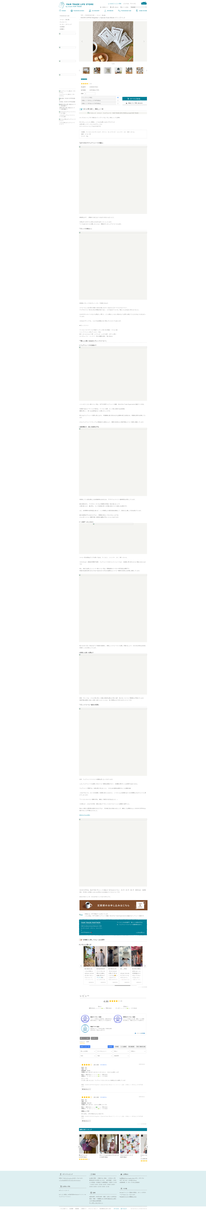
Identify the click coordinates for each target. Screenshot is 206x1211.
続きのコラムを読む (85, 815)
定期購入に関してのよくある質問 (93, 940)
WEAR (64, 10)
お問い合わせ (115, 7)
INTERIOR (110, 10)
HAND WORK (143, 10)
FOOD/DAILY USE (126, 10)
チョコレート (63, 22)
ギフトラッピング (68, 1178)
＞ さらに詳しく (140, 932)
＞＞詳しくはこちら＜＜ (96, 1203)
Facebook (117, 1208)
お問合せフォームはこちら (127, 1178)
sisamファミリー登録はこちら (128, 1196)
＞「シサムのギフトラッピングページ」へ (69, 1180)
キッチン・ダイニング (66, 24)
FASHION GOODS (79, 10)
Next (145, 41)
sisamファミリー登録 (115, 3)
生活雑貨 (62, 26)
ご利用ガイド (105, 7)
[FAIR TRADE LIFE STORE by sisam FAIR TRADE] (76, 5)
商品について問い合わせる (135, 103)
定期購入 (62, 29)
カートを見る (125, 7)
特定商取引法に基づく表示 (105, 1208)
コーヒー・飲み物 (101, 15)
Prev (81, 41)
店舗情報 (77, 1208)
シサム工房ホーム (64, 1208)
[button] (145, 966)
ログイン (144, 3)
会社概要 (71, 1208)
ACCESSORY (95, 10)
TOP (82, 15)
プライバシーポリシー (93, 1208)
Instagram (124, 1208)
